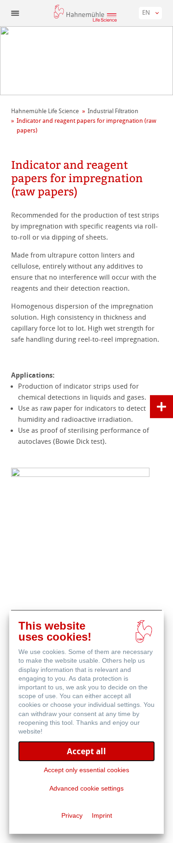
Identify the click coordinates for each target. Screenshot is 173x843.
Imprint (102, 815)
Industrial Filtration (113, 111)
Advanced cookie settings (86, 788)
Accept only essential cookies (86, 770)
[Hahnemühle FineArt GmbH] (85, 13)
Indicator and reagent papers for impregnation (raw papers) (86, 125)
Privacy (72, 815)
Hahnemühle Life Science (45, 111)
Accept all (86, 751)
